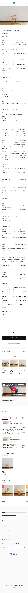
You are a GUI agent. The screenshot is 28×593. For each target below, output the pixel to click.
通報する (24, 351)
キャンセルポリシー (6, 530)
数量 (3, 315)
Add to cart (14, 337)
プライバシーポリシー (9, 585)
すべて (4, 417)
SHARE (9, 351)
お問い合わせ (4, 534)
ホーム (3, 524)
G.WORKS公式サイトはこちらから (9, 515)
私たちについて (5, 526)
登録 (24, 547)
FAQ (3, 532)
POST (4, 351)
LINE (15, 351)
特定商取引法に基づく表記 (18, 585)
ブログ (3, 528)
